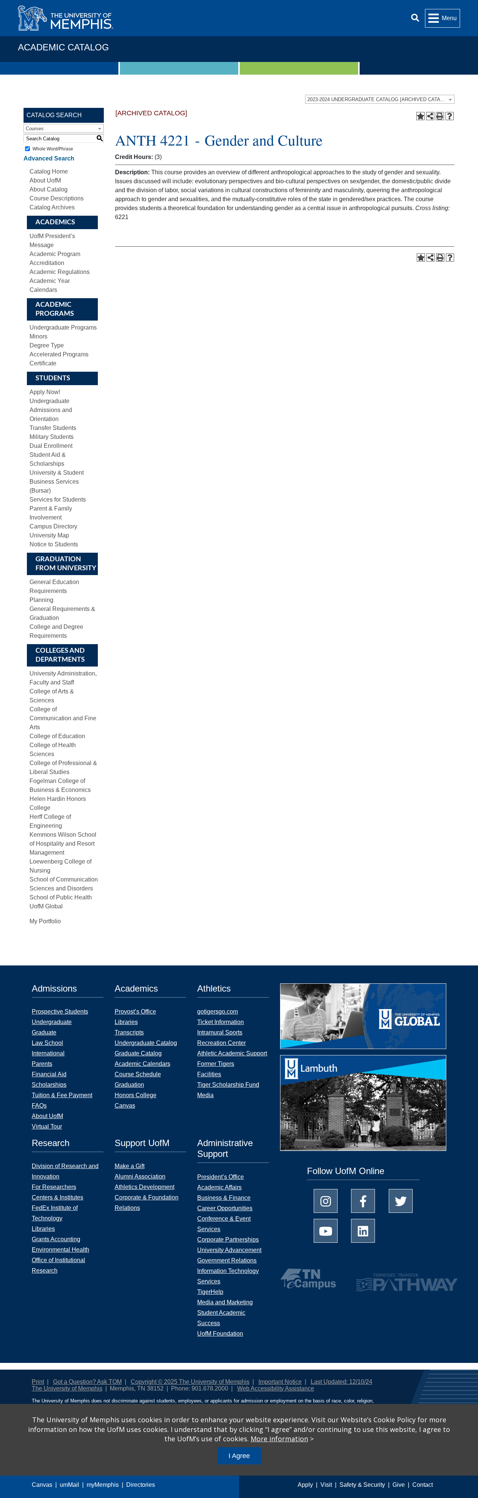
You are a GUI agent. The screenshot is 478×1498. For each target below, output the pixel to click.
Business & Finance (224, 1198)
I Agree (239, 1456)
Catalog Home (49, 171)
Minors (38, 336)
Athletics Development (144, 1187)
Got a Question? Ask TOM (87, 1382)
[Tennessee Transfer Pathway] (392, 1279)
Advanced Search (49, 158)
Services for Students (58, 499)
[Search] (415, 18)
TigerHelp (210, 1292)
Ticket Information (220, 1022)
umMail (69, 1485)
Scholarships (49, 1085)
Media (205, 1095)
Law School (47, 1043)
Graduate (44, 1032)
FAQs (39, 1105)
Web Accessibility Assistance (275, 1388)
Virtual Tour (47, 1126)
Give (398, 1485)
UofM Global (46, 906)
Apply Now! (45, 392)
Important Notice (280, 1382)
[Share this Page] (430, 116)
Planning (41, 600)
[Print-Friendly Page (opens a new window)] (440, 116)
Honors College (135, 1095)
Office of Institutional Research (58, 1265)
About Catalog (49, 189)
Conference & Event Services (224, 1223)
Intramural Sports (219, 1032)
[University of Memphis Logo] (65, 18)
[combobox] (379, 99)
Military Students (52, 437)
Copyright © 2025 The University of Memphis (190, 1382)
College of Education (57, 736)
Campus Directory (53, 526)
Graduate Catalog (138, 1053)
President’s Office (220, 1177)
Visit (326, 1485)
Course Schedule (138, 1074)
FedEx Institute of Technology (55, 1213)
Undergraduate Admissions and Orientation (51, 410)
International (48, 1053)
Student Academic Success (221, 1318)
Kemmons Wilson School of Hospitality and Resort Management (63, 843)
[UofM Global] (363, 1018)
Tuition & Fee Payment (62, 1095)
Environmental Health (60, 1249)
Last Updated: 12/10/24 (341, 1382)
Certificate (43, 363)
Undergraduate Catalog (146, 1043)
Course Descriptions (57, 198)
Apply (305, 1485)
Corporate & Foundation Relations (147, 1202)
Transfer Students (53, 428)
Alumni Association (140, 1176)
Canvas (42, 1485)
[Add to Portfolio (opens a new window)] (420, 116)
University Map (49, 535)
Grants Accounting (56, 1239)
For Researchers (54, 1187)
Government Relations (227, 1260)
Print (38, 1382)
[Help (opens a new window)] (450, 116)
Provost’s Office (135, 1011)
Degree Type (47, 345)
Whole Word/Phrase (52, 149)
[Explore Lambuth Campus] (363, 1105)
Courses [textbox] (35, 128)
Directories (140, 1485)
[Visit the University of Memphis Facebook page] (363, 1201)
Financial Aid (49, 1074)
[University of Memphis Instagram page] (326, 1201)
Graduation (129, 1085)
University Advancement (229, 1250)
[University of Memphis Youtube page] (326, 1231)
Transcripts (129, 1032)
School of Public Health (61, 897)
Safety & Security (362, 1485)
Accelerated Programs (59, 354)
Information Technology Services (228, 1276)
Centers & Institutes (57, 1197)
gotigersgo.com (217, 1011)
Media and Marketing (225, 1302)
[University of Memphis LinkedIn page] (363, 1231)
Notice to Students (54, 544)
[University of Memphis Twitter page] (401, 1201)
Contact (422, 1485)
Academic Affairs (219, 1187)
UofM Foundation (220, 1333)
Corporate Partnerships (228, 1239)
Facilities (209, 1074)
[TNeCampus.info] (309, 1278)
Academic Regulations (60, 272)
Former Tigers (215, 1064)
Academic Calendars (142, 1064)
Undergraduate (52, 1022)
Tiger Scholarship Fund (228, 1085)
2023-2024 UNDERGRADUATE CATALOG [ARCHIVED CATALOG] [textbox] (379, 99)
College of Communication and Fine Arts (63, 718)
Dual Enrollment (51, 446)
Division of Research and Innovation (65, 1171)
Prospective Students (60, 1011)
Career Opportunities (224, 1208)
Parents (42, 1064)
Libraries (126, 1022)
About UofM (45, 180)
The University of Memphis (67, 1388)
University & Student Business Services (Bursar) (57, 481)
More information (279, 1438)
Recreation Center (221, 1043)
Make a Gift (130, 1166)
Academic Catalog (63, 47)
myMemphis (103, 1485)
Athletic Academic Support (232, 1053)
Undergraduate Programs (63, 327)
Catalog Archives (52, 207)
